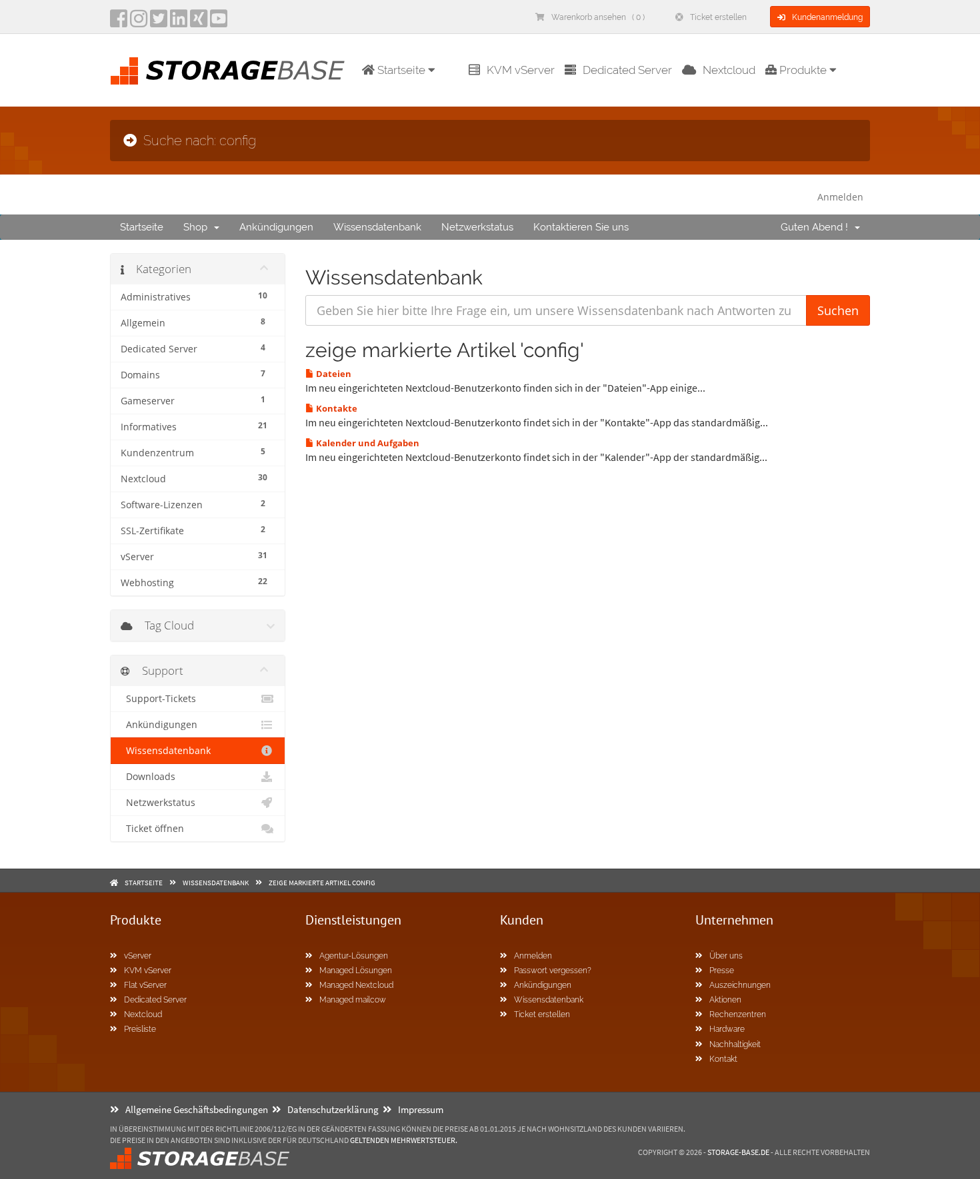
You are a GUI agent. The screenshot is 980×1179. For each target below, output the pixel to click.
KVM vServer (521, 70)
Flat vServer (145, 985)
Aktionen (725, 999)
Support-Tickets (158, 699)
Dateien (332, 374)
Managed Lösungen (355, 970)
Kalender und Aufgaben (366, 443)
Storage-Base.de (738, 1152)
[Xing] (198, 23)
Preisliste (140, 1029)
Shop (198, 227)
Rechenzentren (737, 1014)
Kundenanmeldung (827, 17)
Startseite (141, 227)
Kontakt (723, 1059)
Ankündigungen (276, 227)
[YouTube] (218, 23)
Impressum (420, 1109)
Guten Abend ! (817, 227)
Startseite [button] (401, 70)
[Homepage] (227, 71)
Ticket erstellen (718, 17)
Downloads (148, 777)
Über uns (726, 956)
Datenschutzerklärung (333, 1109)
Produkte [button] (803, 70)
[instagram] (138, 23)
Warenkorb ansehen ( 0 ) (598, 17)
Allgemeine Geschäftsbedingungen (196, 1109)
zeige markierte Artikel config (322, 882)
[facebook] (118, 23)
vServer (137, 956)
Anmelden (840, 197)
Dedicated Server (627, 70)
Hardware (727, 1029)
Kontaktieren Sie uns (581, 227)
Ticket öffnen (152, 829)
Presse (721, 970)
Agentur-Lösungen (353, 956)
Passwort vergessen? (552, 970)
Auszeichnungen (740, 985)
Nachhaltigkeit (735, 1044)
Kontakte (335, 408)
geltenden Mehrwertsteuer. (403, 1140)
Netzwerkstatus (477, 227)
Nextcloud (729, 70)
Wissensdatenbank (377, 227)
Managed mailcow (352, 999)
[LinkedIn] (178, 23)
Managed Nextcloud (356, 985)
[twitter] (158, 23)
